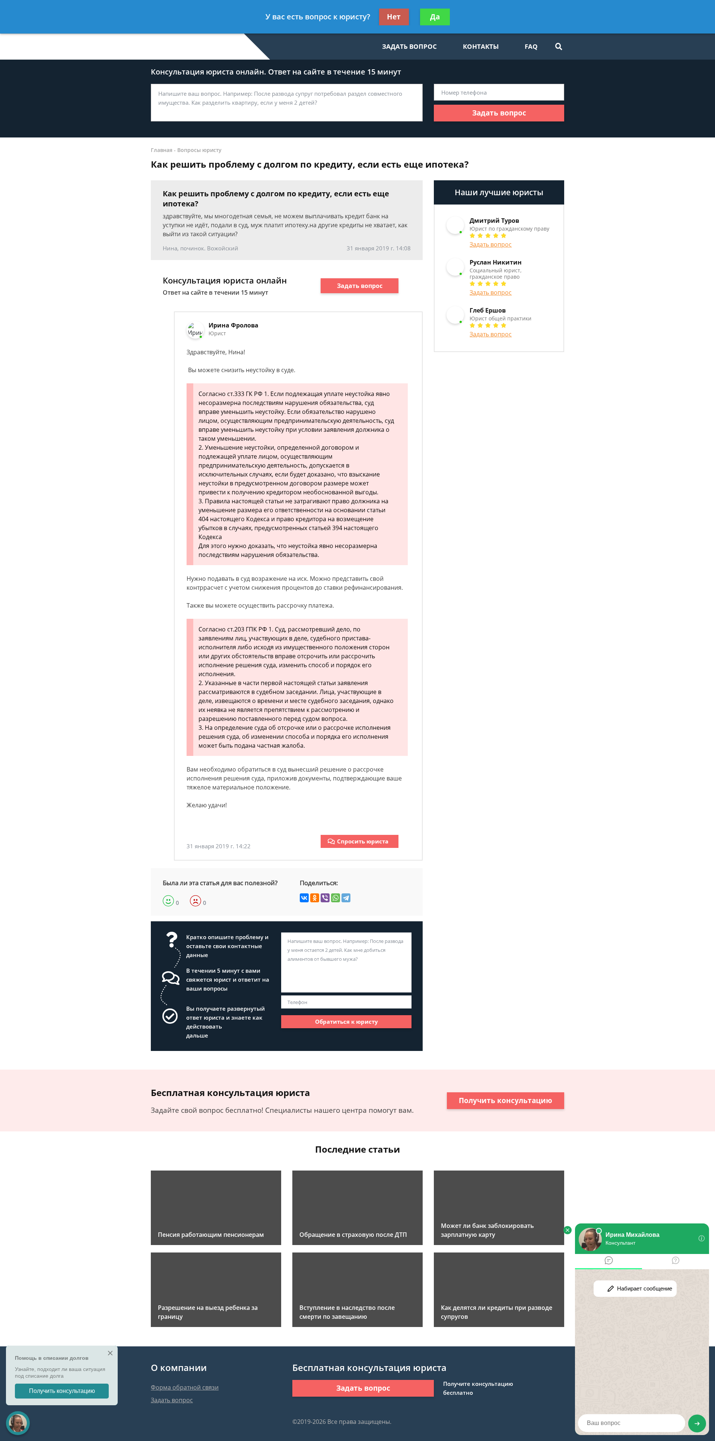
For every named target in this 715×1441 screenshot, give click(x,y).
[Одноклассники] (314, 897)
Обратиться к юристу (346, 1021)
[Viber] (325, 897)
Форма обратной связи (185, 1387)
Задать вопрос (499, 113)
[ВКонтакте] (304, 897)
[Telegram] (345, 897)
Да (435, 17)
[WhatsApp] (335, 897)
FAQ (531, 46)
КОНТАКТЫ (481, 46)
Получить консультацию (505, 1100)
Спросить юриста (362, 841)
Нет (394, 17)
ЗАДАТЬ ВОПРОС (409, 46)
